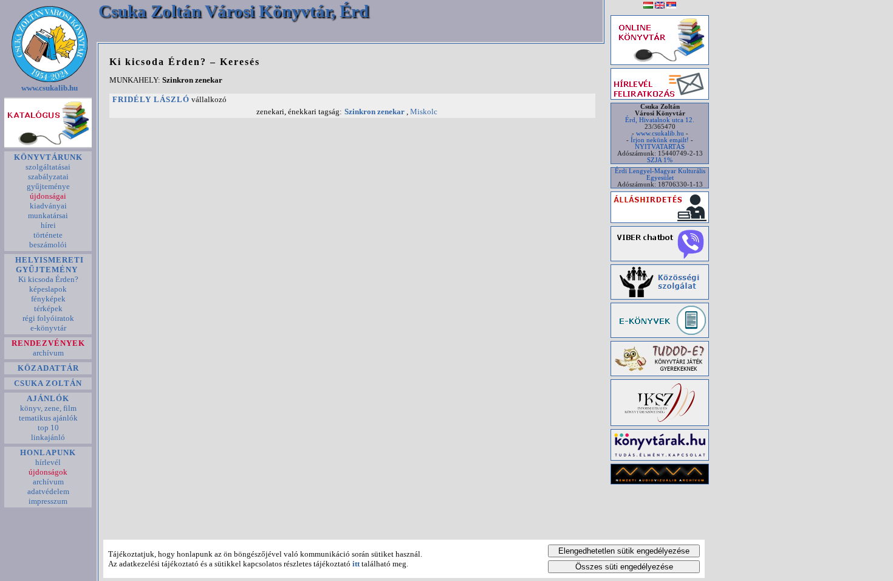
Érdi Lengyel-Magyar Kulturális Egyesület (660, 174)
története (48, 234)
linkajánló (48, 437)
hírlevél (48, 462)
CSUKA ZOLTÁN (48, 383)
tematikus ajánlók (48, 417)
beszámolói (48, 244)
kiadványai (48, 205)
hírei (48, 225)
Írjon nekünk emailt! (660, 140)
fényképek (48, 298)
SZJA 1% (659, 160)
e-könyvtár (48, 327)
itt (356, 563)
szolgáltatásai (48, 166)
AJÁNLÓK (48, 398)
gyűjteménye (48, 186)
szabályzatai (48, 176)
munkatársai (48, 215)
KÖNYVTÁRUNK (48, 157)
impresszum (48, 501)
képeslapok (48, 289)
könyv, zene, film (48, 408)
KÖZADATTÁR (48, 368)
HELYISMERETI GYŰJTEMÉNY (48, 264)
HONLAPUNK (48, 452)
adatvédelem (48, 491)
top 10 (48, 427)
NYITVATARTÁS (660, 146)
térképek (48, 308)
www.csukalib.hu (49, 87)
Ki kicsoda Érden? (48, 279)
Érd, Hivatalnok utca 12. (659, 120)
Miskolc (423, 111)
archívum (48, 352)
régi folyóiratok (48, 318)
